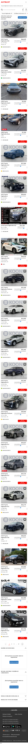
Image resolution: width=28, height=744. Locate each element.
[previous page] (6, 644)
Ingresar (24, 730)
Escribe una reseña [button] (14, 662)
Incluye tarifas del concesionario (20, 40)
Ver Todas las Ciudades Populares (10, 719)
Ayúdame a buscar (22, 17)
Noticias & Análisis (7, 714)
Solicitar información (22, 48)
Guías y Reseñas (18, 714)
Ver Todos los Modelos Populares (11, 721)
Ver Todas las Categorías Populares (11, 723)
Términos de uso (6, 734)
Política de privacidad (15, 734)
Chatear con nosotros (7, 716)
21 (18, 644)
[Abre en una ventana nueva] (7, 726)
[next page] (22, 644)
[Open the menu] (26, 2)
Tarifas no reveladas (21, 226)
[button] (23, 9)
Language (6, 730)
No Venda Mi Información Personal (10, 736)
